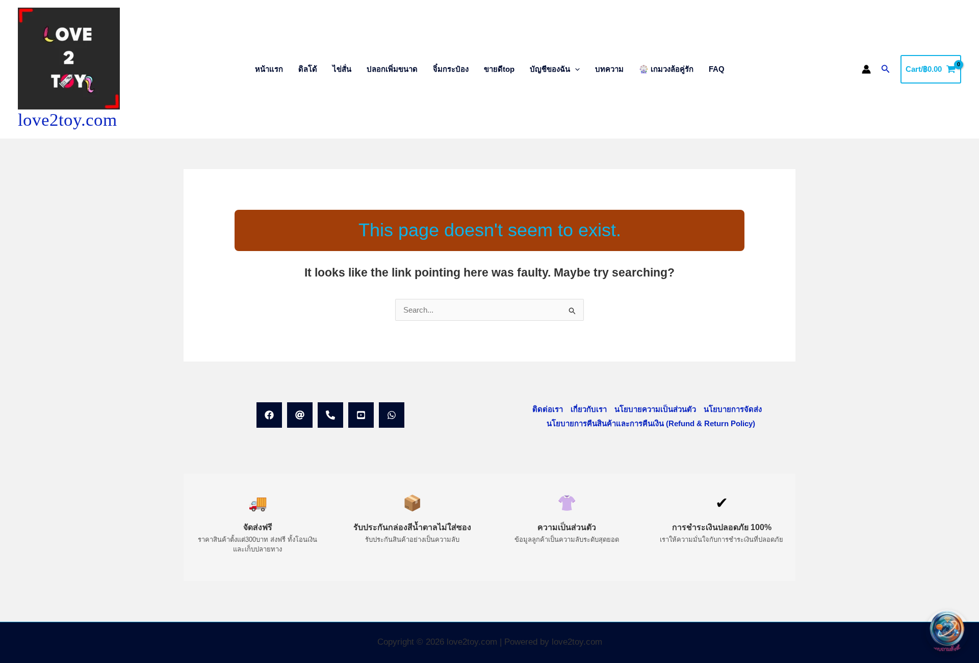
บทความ (609, 69)
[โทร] (330, 415)
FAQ (717, 69)
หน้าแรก (269, 69)
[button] (575, 69)
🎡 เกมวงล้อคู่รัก (666, 69)
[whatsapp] (391, 415)
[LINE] (300, 415)
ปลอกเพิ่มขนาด (392, 69)
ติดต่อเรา (547, 409)
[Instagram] (361, 415)
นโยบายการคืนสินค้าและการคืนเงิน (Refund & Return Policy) (651, 423)
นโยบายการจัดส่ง (733, 409)
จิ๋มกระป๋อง (451, 69)
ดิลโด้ (307, 69)
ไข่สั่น (341, 69)
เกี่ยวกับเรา (589, 409)
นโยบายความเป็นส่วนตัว (655, 409)
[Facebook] (269, 415)
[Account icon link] (866, 69)
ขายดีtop (499, 69)
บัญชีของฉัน (550, 69)
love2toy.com (67, 120)
